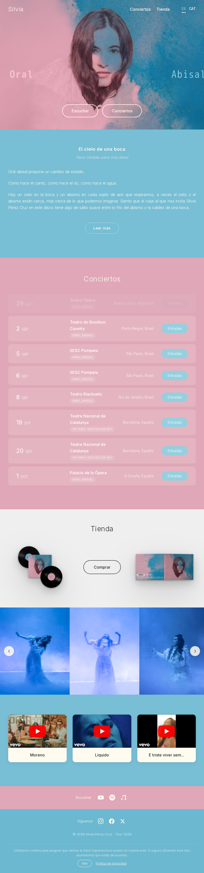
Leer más (101, 228)
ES (184, 8)
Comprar (102, 567)
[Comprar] (39, 567)
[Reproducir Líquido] (102, 731)
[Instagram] (101, 821)
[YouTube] (100, 797)
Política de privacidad (111, 863)
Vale (85, 863)
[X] (123, 821)
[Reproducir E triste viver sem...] (166, 731)
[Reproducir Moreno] (37, 731)
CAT (192, 8)
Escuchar (80, 110)
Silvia (16, 9)
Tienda (163, 9)
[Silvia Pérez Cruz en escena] (35, 651)
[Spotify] (112, 797)
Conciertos (140, 9)
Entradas (175, 328)
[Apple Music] (123, 797)
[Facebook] (112, 821)
